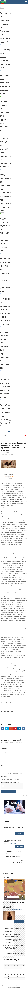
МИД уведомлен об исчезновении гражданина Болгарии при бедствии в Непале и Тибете (5, 192)
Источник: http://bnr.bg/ (7, 711)
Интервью (18, 985)
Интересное (23, 985)
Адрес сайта (4, 776)
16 (5, 974)
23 (5, 976)
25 (11, 976)
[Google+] (11, 728)
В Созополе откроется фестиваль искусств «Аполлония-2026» (5, 386)
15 (23, 972)
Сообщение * (4, 748)
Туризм (3, 985)
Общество (13, 830)
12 (14, 972)
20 (17, 974)
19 (14, 974)
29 (23, 976)
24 (8, 976)
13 (17, 972)
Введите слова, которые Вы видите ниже (10, 782)
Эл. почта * (3, 771)
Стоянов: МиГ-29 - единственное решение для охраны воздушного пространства (14, 953)
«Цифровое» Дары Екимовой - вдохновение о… (11, 906)
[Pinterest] (15, 728)
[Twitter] (7, 728)
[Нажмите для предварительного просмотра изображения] (14, 464)
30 (5, 978)
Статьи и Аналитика (12, 985)
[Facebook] (2, 728)
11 (11, 972)
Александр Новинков (19, 909)
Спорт (7, 985)
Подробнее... (19, 833)
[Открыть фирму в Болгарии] (14, 813)
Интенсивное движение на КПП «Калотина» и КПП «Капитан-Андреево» (13, 941)
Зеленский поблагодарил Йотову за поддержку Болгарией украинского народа (14, 947)
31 (8, 978)
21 (20, 974)
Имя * (2, 765)
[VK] (23, 728)
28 (20, 976)
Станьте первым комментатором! (8, 456)
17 (8, 974)
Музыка (13, 909)
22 (23, 974)
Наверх (25, 795)
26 (14, 976)
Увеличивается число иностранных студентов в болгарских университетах (14, 930)
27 (17, 976)
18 (11, 974)
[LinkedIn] (19, 728)
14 (20, 972)
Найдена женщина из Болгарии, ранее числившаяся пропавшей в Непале (5, 152)
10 (8, 972)
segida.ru (18, 987)
